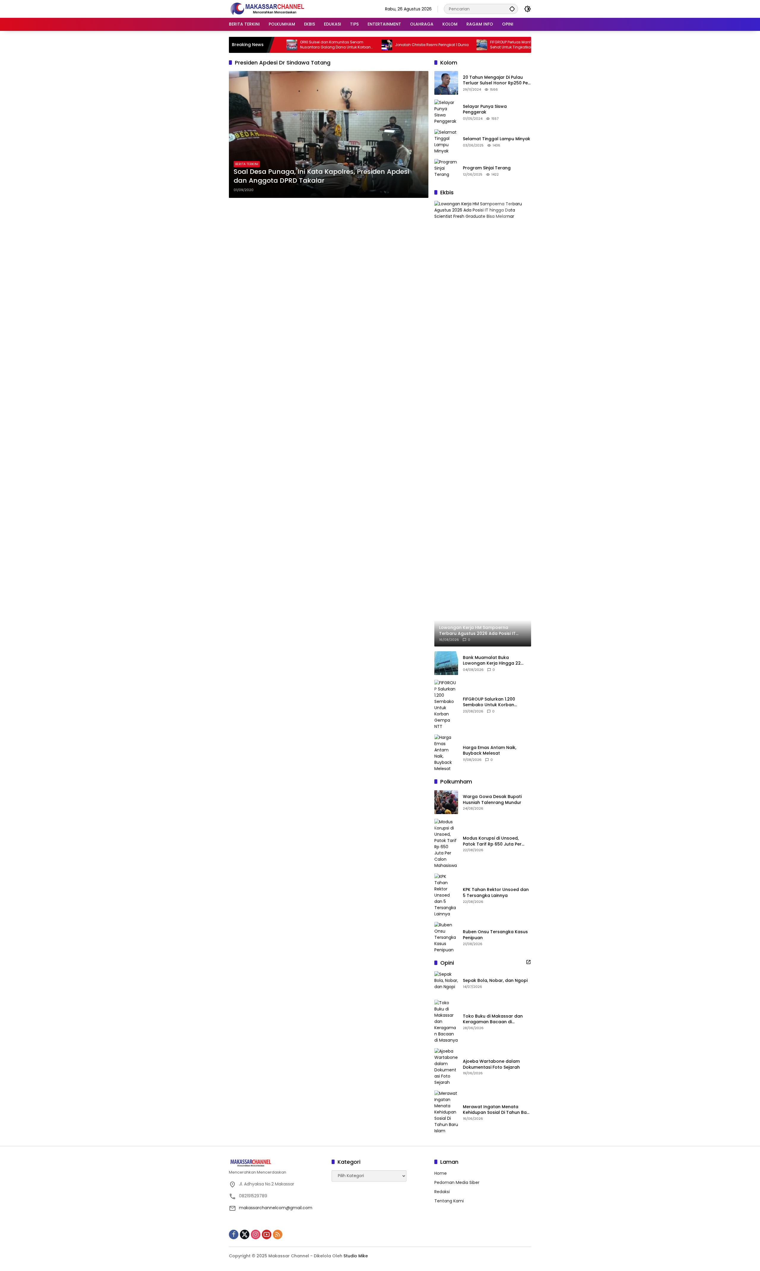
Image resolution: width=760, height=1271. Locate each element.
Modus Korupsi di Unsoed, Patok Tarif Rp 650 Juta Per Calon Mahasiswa (492, 841)
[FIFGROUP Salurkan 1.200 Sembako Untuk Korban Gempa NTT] (446, 705)
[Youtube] (266, 1234)
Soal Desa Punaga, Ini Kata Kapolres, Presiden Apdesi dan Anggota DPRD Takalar (321, 176)
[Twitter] (244, 1234)
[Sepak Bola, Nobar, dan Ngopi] (446, 983)
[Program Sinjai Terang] (446, 171)
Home (440, 1173)
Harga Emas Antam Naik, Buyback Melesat (489, 750)
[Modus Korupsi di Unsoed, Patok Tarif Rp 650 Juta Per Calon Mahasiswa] (446, 844)
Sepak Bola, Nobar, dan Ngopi (495, 980)
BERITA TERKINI (246, 164)
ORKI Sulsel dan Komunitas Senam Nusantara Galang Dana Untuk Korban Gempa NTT (300, 45)
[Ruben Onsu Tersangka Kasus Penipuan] (446, 937)
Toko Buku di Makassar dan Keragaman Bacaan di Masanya (493, 1019)
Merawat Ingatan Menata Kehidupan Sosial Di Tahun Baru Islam (497, 1110)
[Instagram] (255, 1234)
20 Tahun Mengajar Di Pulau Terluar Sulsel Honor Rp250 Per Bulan (496, 80)
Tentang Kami (449, 1201)
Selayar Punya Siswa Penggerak (485, 109)
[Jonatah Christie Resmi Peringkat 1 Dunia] (351, 45)
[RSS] (277, 1234)
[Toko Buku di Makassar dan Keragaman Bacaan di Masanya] (446, 1021)
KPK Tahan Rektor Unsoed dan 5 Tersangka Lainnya (496, 892)
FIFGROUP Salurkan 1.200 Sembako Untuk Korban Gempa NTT (489, 702)
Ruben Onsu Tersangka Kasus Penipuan (495, 935)
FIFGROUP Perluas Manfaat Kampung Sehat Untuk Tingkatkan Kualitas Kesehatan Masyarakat (488, 45)
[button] (512, 9)
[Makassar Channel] (267, 9)
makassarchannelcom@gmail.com (275, 1208)
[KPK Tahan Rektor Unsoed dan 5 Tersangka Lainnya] (446, 895)
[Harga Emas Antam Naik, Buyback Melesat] (446, 753)
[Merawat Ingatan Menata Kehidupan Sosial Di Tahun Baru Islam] (446, 1112)
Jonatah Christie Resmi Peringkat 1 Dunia (396, 44)
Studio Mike (355, 1256)
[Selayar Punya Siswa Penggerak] (446, 112)
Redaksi (442, 1192)
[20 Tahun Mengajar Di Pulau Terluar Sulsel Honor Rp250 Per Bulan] (446, 83)
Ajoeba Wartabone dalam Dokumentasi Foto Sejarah (491, 1064)
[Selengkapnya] (528, 962)
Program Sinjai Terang (487, 168)
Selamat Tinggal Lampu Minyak (496, 139)
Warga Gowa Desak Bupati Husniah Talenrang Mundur (492, 799)
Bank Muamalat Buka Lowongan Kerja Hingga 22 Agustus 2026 (492, 660)
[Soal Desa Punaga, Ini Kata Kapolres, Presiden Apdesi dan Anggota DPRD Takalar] (328, 134)
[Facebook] (233, 1234)
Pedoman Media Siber (456, 1182)
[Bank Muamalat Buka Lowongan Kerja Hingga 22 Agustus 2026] (446, 663)
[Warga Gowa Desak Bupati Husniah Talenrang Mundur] (446, 802)
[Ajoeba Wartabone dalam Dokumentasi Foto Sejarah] (446, 1067)
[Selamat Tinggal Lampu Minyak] (446, 141)
